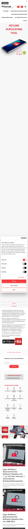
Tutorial (14, 303)
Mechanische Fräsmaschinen (19, 14)
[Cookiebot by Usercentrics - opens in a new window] (21, 238)
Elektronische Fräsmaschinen (19, 11)
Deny (14, 289)
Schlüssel (6, 11)
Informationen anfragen (14, 352)
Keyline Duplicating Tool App (13, 378)
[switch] (25, 264)
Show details (21, 277)
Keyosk (25, 20)
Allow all (14, 281)
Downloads (14, 306)
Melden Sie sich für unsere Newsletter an (14, 358)
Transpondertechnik (7, 17)
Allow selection (14, 285)
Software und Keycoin (21, 17)
